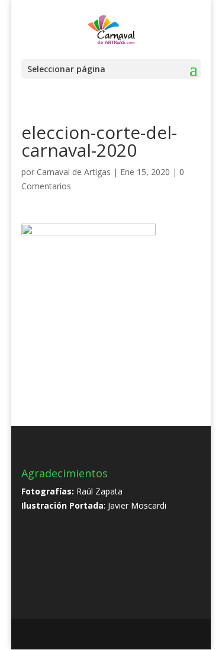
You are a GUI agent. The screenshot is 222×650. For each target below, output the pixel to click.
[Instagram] (141, 635)
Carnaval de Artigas (74, 171)
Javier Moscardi (137, 505)
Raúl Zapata (99, 491)
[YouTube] (115, 635)
